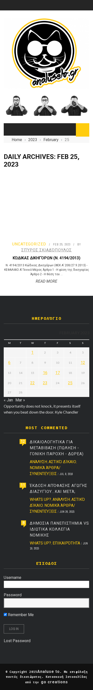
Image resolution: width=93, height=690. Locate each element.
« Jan (8, 400)
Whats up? (40, 499)
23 (45, 383)
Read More (46, 281)
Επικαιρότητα (66, 543)
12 (83, 362)
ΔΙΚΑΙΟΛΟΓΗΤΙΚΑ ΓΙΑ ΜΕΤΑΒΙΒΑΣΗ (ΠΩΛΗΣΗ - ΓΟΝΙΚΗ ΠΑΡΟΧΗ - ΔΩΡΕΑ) (57, 448)
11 (23, 485)
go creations (54, 682)
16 (45, 372)
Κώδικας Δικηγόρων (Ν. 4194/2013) (46, 258)
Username (12, 577)
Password (13, 595)
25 (70, 383)
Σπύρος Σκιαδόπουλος (46, 250)
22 (32, 383)
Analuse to (48, 671)
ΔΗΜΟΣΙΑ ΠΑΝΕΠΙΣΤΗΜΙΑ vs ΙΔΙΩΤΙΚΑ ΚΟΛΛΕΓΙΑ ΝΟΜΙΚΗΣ (59, 529)
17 (57, 372)
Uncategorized (29, 244)
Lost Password (17, 640)
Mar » (20, 400)
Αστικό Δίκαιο (62, 461)
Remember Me (20, 614)
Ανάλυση (38, 461)
